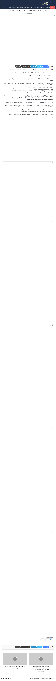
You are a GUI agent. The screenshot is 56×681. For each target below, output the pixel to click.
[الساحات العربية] (45, 3)
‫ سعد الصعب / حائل (28, 13)
